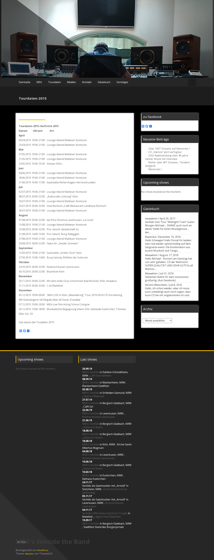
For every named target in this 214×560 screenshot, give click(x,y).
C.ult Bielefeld (55, 285)
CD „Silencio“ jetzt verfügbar (165, 152)
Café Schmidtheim (100, 375)
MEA (39, 82)
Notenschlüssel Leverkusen (63, 267)
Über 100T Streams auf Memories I (169, 148)
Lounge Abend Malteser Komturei (67, 177)
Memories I (155, 169)
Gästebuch (104, 82)
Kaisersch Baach (93, 427)
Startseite (24, 82)
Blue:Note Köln (55, 271)
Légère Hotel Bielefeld (107, 516)
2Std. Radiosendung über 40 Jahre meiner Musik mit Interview (166, 157)
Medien (71, 82)
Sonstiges (122, 82)
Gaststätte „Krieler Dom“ (61, 253)
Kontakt (86, 82)
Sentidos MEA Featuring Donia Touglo (104, 513)
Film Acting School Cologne (74, 304)
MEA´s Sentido (90, 372)
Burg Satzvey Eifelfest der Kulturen (67, 257)
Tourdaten (54, 82)
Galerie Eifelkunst (94, 396)
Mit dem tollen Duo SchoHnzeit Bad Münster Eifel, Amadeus (82, 281)
